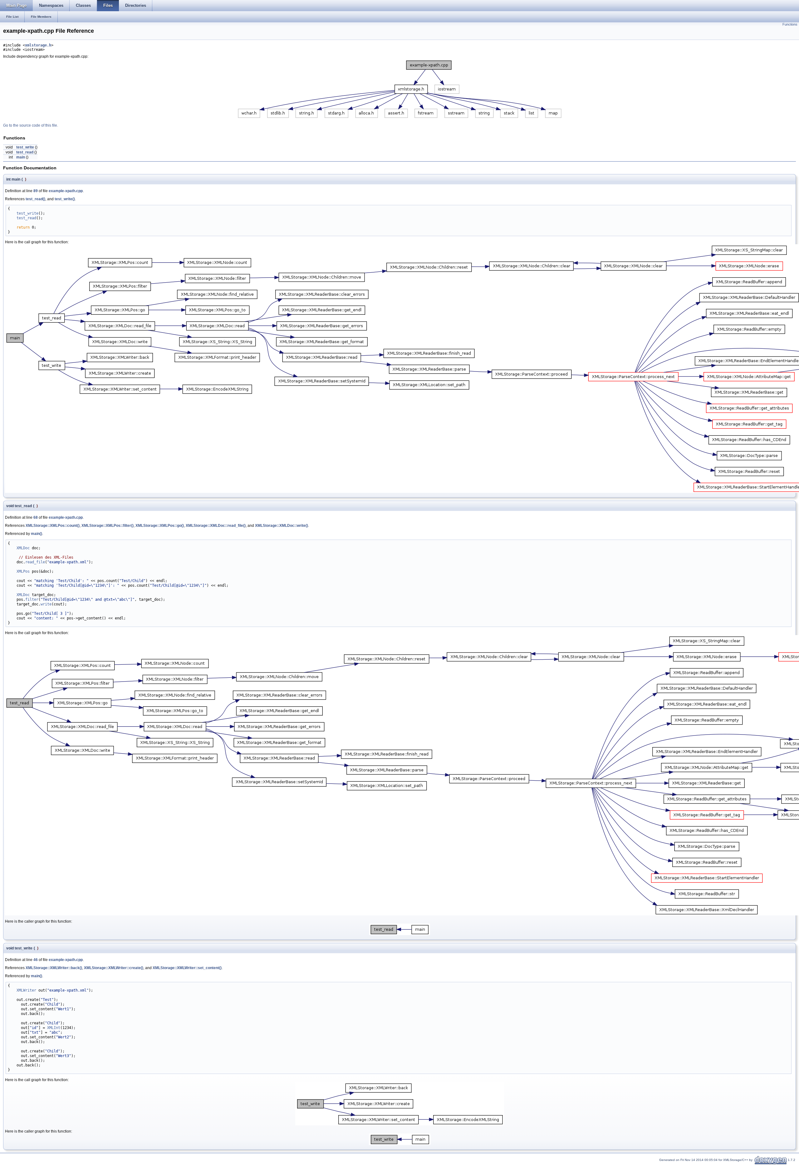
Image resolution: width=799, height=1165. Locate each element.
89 (35, 191)
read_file (35, 562)
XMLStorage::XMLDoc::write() (281, 525)
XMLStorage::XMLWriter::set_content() (187, 968)
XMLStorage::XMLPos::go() (159, 525)
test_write (25, 147)
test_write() (65, 199)
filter (31, 599)
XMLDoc (23, 548)
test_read (24, 152)
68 (35, 517)
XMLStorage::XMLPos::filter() (107, 525)
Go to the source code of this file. (30, 125)
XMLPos (23, 571)
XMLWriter (26, 990)
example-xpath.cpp (66, 191)
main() (36, 534)
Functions (789, 24)
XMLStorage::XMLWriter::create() (113, 968)
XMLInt (53, 1028)
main (20, 157)
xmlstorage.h (38, 45)
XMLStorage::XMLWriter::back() (54, 968)
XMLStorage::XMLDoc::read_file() (216, 525)
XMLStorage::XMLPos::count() (53, 525)
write (46, 604)
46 (35, 960)
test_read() (35, 199)
